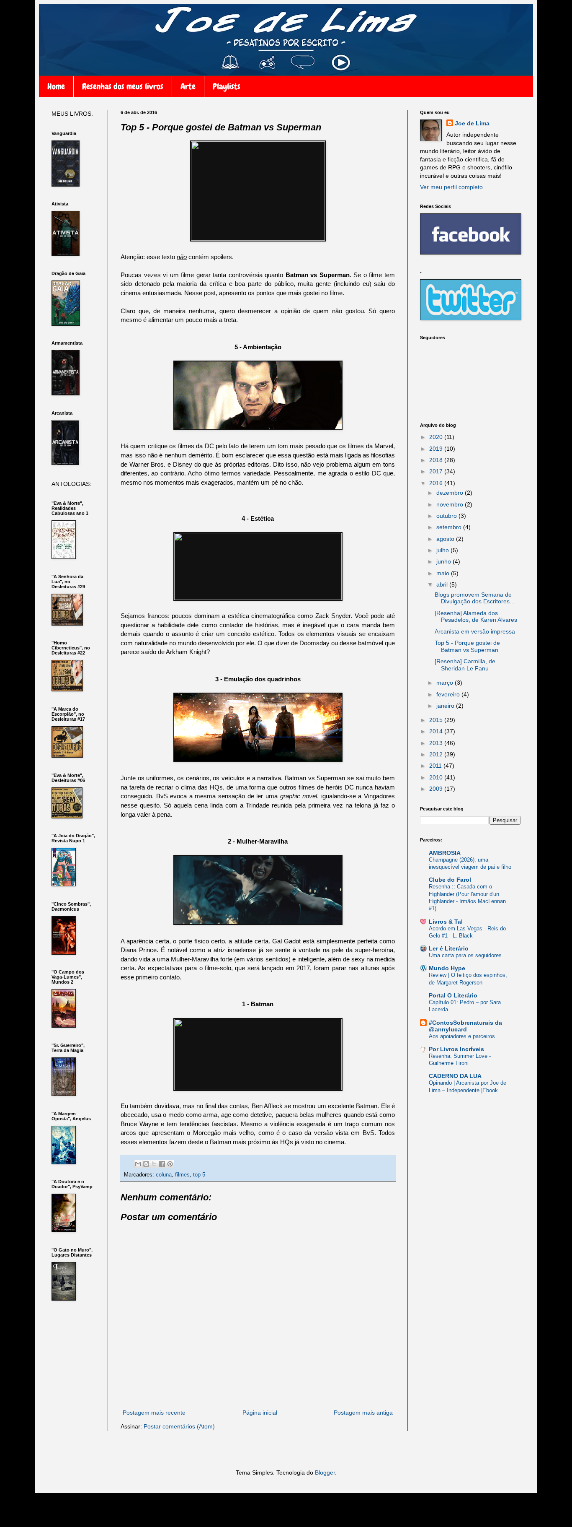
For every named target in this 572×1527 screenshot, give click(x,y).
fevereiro (448, 694)
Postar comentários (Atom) (179, 1426)
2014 (436, 731)
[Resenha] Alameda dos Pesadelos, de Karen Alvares (476, 616)
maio (443, 573)
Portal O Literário (453, 995)
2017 (436, 471)
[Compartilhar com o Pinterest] (170, 1164)
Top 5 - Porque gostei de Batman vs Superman (467, 646)
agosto (446, 538)
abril (442, 584)
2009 (436, 788)
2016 (436, 483)
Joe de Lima (472, 123)
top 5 (199, 1175)
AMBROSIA (445, 852)
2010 (436, 777)
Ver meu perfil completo (451, 187)
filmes (182, 1175)
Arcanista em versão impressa (475, 631)
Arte (188, 86)
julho (443, 550)
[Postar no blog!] (146, 1164)
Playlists (226, 86)
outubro (447, 515)
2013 (436, 743)
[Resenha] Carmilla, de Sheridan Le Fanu (465, 665)
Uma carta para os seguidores (465, 955)
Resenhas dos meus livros (122, 86)
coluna (164, 1175)
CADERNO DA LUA (455, 1076)
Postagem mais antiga (363, 1412)
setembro (449, 527)
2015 (436, 720)
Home (56, 86)
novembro (450, 504)
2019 (436, 448)
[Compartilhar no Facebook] (162, 1164)
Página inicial (259, 1412)
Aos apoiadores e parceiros (462, 1036)
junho (444, 561)
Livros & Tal (446, 921)
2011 (436, 765)
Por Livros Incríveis (456, 1049)
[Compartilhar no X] (154, 1164)
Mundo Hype (447, 968)
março (445, 682)
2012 (436, 754)
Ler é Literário (449, 948)
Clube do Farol (450, 879)
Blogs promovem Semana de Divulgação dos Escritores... (475, 598)
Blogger (325, 1472)
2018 (436, 460)
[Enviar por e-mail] (138, 1164)
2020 (436, 437)
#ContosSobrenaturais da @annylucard (465, 1026)
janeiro (446, 705)
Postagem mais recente (154, 1412)
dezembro (450, 492)
